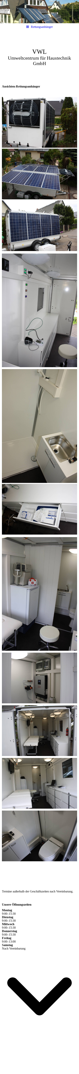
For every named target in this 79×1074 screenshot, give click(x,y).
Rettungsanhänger (42, 26)
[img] (39, 11)
